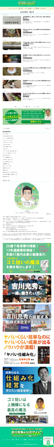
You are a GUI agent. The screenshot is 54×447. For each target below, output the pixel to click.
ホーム (4, 439)
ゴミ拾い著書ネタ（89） (7, 146)
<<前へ (16, 106)
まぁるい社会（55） (6, 155)
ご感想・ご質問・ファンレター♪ (33, 439)
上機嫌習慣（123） (6, 163)
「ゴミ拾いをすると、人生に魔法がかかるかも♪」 (18, 225)
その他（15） (5, 148)
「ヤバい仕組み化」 (10, 229)
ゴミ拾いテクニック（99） (8, 142)
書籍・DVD (17, 439)
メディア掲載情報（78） (7, 157)
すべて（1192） (6, 133)
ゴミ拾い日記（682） (7, 144)
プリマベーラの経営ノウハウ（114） (9, 153)
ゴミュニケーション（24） (8, 140)
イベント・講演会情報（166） (8, 138)
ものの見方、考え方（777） (8, 159)
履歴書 (13, 439)
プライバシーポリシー (27, 442)
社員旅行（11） (5, 170)
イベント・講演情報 (24, 439)
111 (34, 106)
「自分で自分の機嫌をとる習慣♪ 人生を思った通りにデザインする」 (18, 231)
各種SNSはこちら (48, 213)
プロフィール (8, 439)
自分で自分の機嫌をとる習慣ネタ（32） (10, 174)
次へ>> (38, 106)
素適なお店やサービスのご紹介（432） (10, 172)
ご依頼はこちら (42, 439)
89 (29, 106)
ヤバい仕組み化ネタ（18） (8, 161)
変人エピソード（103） (7, 165)
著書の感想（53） (6, 176)
